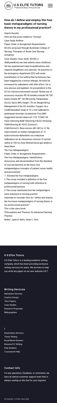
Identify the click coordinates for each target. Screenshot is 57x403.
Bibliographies (10, 312)
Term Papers (10, 301)
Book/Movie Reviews (13, 340)
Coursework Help (12, 351)
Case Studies (10, 305)
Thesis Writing (10, 336)
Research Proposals (13, 308)
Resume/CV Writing (13, 344)
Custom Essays (11, 297)
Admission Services (13, 293)
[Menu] (49, 5)
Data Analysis (10, 348)
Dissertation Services (14, 333)
